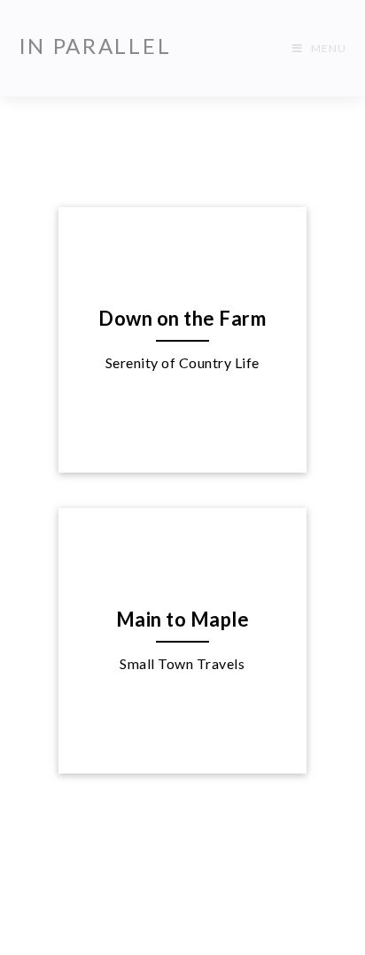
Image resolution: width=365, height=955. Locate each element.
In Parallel (95, 45)
